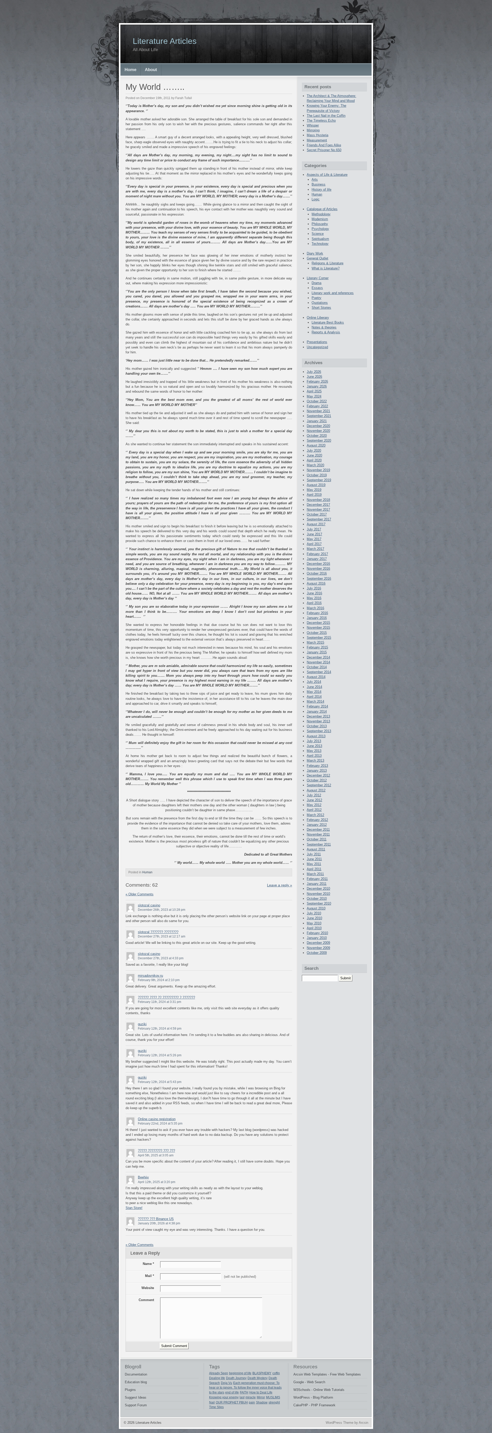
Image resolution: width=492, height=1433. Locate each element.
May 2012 (314, 805)
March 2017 (315, 549)
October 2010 (317, 899)
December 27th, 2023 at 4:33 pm (160, 958)
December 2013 (318, 716)
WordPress (301, 1397)
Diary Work (315, 253)
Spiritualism (320, 239)
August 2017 (316, 524)
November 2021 (318, 411)
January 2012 (317, 825)
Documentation (136, 1374)
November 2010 (318, 894)
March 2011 (315, 874)
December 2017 (318, 505)
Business (318, 184)
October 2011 (316, 839)
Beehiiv (143, 1177)
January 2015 (317, 652)
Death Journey (236, 1378)
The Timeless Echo (321, 120)
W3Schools (301, 1390)
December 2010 (318, 888)
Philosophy (320, 224)
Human (147, 872)
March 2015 (315, 642)
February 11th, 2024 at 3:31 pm (159, 1001)
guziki (142, 1024)
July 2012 (314, 795)
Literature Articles (165, 41)
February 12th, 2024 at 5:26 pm (159, 1055)
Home (130, 69)
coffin (276, 1373)
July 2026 (314, 372)
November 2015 (318, 628)
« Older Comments (139, 894)
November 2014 (318, 662)
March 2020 (315, 465)
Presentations (317, 342)
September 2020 (319, 440)
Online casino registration (157, 1119)
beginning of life (240, 1373)
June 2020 (314, 455)
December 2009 (318, 943)
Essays (317, 288)
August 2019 (316, 485)
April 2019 (314, 495)
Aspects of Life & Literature (327, 175)
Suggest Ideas (135, 1397)
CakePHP (300, 1405)
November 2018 (318, 500)
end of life (232, 1392)
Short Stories (321, 307)
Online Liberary (318, 317)
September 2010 (319, 903)
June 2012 (314, 800)
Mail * (149, 1276)
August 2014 (316, 677)
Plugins (130, 1390)
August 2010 (316, 908)
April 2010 (314, 928)
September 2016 (319, 578)
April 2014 (314, 697)
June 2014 (314, 687)
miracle (250, 1397)
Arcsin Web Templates (310, 1374)
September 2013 (319, 731)
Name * (148, 1264)
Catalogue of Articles (322, 209)
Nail (212, 1402)
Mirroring (313, 130)
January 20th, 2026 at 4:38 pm (159, 1223)
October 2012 (317, 780)
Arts (315, 179)
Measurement (317, 140)
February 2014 (317, 706)
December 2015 (318, 623)
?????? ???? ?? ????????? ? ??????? (166, 997)
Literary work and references (333, 293)
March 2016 (315, 608)
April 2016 (314, 603)
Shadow (262, 1402)
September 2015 (319, 638)
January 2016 (317, 618)
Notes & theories (324, 327)
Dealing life (217, 1378)
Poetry (316, 298)
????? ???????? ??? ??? (156, 1151)
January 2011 (316, 884)
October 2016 (317, 573)
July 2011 (314, 854)
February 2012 (317, 820)
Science (318, 234)
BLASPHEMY (261, 1373)
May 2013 (314, 751)
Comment (146, 1300)
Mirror (261, 1397)
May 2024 (314, 396)
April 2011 (314, 869)
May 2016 (314, 598)
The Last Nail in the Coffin (326, 116)
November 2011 (318, 834)
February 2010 (317, 933)
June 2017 (314, 534)
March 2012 (315, 815)
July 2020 (314, 450)
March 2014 (315, 701)
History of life (321, 189)
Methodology (321, 214)
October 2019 (317, 475)
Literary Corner (318, 278)
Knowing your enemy (224, 1397)
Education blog (136, 1382)
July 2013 (314, 741)
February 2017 (317, 554)
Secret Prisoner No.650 (324, 150)
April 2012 (314, 810)
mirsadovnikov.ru (150, 975)
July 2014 (314, 682)
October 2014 (317, 667)
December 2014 (318, 657)
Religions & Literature (327, 263)
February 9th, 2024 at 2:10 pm (159, 980)
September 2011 (319, 844)
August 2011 (316, 849)
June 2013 (314, 746)
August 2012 (316, 790)
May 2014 (314, 692)
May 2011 (314, 864)
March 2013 (315, 760)
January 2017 (317, 559)
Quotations (320, 303)
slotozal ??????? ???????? (158, 932)
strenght (274, 1402)
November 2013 (318, 721)
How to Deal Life (260, 1392)
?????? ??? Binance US (156, 1219)
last (242, 1397)
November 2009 (318, 948)
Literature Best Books (328, 322)
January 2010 (317, 938)
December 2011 (318, 829)
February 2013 (317, 766)
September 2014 (319, 672)
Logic (316, 199)
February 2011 (317, 879)
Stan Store (133, 1208)
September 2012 (319, 785)
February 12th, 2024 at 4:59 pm (159, 1028)
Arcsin (363, 1423)
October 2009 (317, 953)
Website (147, 1288)
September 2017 (319, 519)
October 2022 (317, 401)
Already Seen (218, 1373)
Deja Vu (226, 1383)
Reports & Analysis (326, 332)
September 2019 (319, 480)
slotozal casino (149, 905)
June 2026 (314, 377)
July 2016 (314, 588)
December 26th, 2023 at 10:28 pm (161, 909)
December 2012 (318, 775)
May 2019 (314, 490)
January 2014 (317, 711)
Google (298, 1382)
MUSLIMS (273, 1397)
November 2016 (318, 568)
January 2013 (317, 770)
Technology (320, 244)
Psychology (320, 229)
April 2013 (314, 756)
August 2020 (316, 445)
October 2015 (317, 633)
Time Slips (216, 1407)
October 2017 (317, 514)
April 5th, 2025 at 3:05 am (155, 1155)
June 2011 (314, 859)
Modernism (320, 219)
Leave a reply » (279, 885)
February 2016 (317, 613)
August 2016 (316, 583)
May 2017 (314, 539)
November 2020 (318, 431)
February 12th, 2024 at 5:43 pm (159, 1081)
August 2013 (316, 736)
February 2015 (317, 647)
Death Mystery (258, 1378)
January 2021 (317, 421)
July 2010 (314, 913)
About (151, 69)
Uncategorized (317, 347)
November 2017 (318, 509)
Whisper (313, 125)
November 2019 (318, 470)
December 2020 (318, 426)
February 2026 (317, 381)
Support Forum (136, 1405)
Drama (316, 283)
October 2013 (317, 726)
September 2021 (319, 416)
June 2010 (314, 918)
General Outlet (317, 258)
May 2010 (314, 923)
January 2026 (317, 386)
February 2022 (317, 406)
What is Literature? (326, 268)
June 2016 (314, 593)
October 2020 (317, 436)
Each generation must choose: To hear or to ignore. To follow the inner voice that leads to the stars (245, 1387)
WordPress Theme (339, 1423)
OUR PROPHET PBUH (232, 1402)
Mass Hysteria (317, 135)
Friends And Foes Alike (324, 145)
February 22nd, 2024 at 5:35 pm (160, 1123)
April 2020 (314, 460)
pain (252, 1402)
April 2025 (314, 391)
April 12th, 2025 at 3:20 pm (156, 1182)
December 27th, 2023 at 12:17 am (161, 936)
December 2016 (318, 564)
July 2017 (314, 529)
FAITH (244, 1392)
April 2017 (314, 544)
